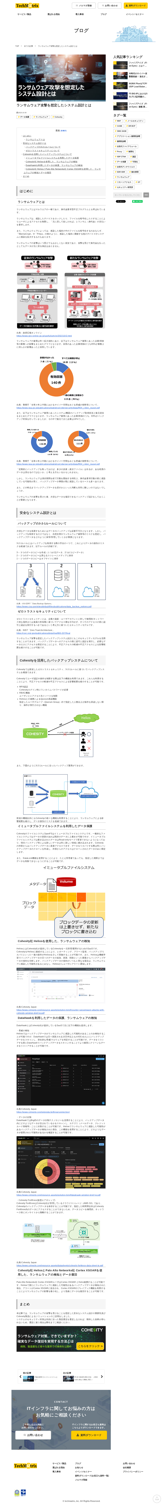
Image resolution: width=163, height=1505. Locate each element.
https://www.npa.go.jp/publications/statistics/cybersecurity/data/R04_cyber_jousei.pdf (58, 408)
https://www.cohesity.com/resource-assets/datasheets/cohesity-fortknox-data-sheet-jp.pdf (60, 1265)
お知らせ (79, 1467)
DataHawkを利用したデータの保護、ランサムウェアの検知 (54, 165)
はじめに (27, 136)
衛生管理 (135, 172)
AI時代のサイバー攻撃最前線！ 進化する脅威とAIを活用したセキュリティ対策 (138, 75)
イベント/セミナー (83, 1472)
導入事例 (80, 14)
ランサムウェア (42, 117)
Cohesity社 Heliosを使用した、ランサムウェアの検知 (51, 162)
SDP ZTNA (121, 157)
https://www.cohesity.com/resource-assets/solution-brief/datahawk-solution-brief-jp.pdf (58, 1195)
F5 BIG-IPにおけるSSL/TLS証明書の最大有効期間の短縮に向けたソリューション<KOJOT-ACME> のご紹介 (138, 95)
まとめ (26, 176)
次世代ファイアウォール (127, 146)
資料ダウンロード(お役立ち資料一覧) (92, 1476)
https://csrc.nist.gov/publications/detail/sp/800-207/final (43, 633)
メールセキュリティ (135, 121)
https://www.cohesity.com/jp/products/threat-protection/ (43, 1112)
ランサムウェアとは (35, 139)
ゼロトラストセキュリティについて (43, 151)
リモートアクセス (124, 182)
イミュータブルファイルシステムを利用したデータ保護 (52, 158)
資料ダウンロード (137, 5)
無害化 (131, 151)
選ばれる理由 (53, 14)
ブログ (104, 14)
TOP (17, 46)
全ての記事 (28, 46)
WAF (119, 121)
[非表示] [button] (64, 131)
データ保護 (24, 117)
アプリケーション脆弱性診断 (128, 136)
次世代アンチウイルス (126, 167)
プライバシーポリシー (133, 1472)
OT (139, 182)
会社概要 (127, 1467)
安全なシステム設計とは (34, 143)
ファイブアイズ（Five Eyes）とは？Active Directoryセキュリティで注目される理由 (138, 64)
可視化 (135, 162)
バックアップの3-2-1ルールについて (43, 147)
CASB (119, 126)
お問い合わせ (111, 5)
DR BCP (131, 126)
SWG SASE (121, 131)
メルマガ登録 (85, 5)
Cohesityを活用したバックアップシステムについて (47, 154)
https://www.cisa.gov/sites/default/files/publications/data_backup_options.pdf (54, 606)
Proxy (119, 151)
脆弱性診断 (121, 141)
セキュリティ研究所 (125, 187)
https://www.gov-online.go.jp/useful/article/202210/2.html (44, 336)
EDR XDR (121, 172)
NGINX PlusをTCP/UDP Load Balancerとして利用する (138, 85)
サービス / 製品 (24, 14)
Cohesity (58, 117)
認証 (134, 157)
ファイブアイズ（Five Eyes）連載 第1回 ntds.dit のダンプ (138, 105)
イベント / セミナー (135, 14)
